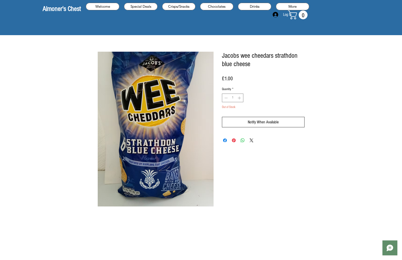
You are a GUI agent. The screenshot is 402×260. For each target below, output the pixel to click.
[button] (299, 14)
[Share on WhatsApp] (242, 140)
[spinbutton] (232, 98)
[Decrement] (225, 98)
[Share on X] (251, 140)
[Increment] (240, 98)
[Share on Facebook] (225, 140)
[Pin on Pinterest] (234, 140)
